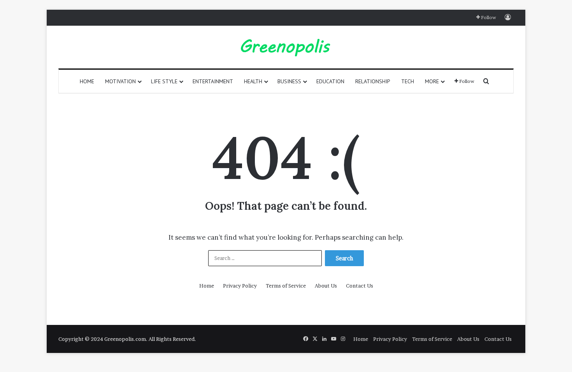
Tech (407, 81)
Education (330, 81)
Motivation (120, 81)
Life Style (164, 81)
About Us (326, 286)
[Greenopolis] (286, 47)
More (432, 81)
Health (253, 81)
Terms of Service (286, 286)
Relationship (372, 81)
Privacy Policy (240, 286)
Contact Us (359, 286)
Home (87, 81)
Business (289, 81)
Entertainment (213, 81)
